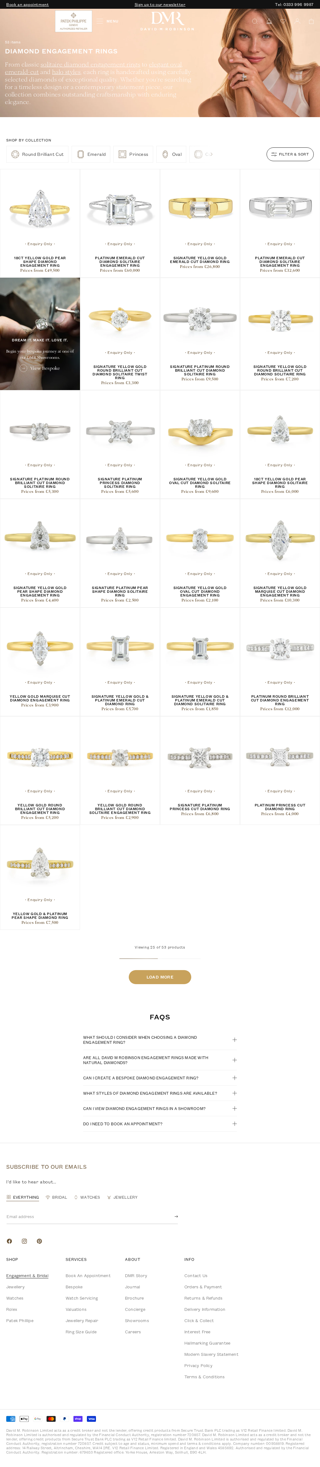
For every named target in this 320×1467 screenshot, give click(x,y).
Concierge (135, 1309)
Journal (132, 1286)
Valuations (76, 1309)
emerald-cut (22, 72)
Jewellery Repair (82, 1320)
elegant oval (165, 64)
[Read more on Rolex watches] (29, 21)
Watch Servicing (82, 1298)
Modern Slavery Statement (211, 1354)
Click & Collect (199, 1320)
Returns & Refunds (203, 1298)
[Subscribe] (171, 1216)
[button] (309, 21)
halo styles (66, 72)
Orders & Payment (203, 1286)
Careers (133, 1331)
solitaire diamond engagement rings (90, 64)
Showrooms (137, 1320)
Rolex (11, 1309)
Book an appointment (27, 4)
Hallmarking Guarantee (207, 1343)
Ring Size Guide (81, 1331)
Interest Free (197, 1331)
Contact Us (196, 1275)
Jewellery (15, 1286)
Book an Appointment (88, 1275)
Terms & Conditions (204, 1376)
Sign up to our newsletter (160, 4)
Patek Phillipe (19, 1320)
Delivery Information (204, 1309)
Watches (14, 1298)
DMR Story (136, 1275)
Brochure (134, 1298)
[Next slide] (211, 154)
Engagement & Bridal (27, 1275)
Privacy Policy (198, 1365)
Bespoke (74, 1286)
